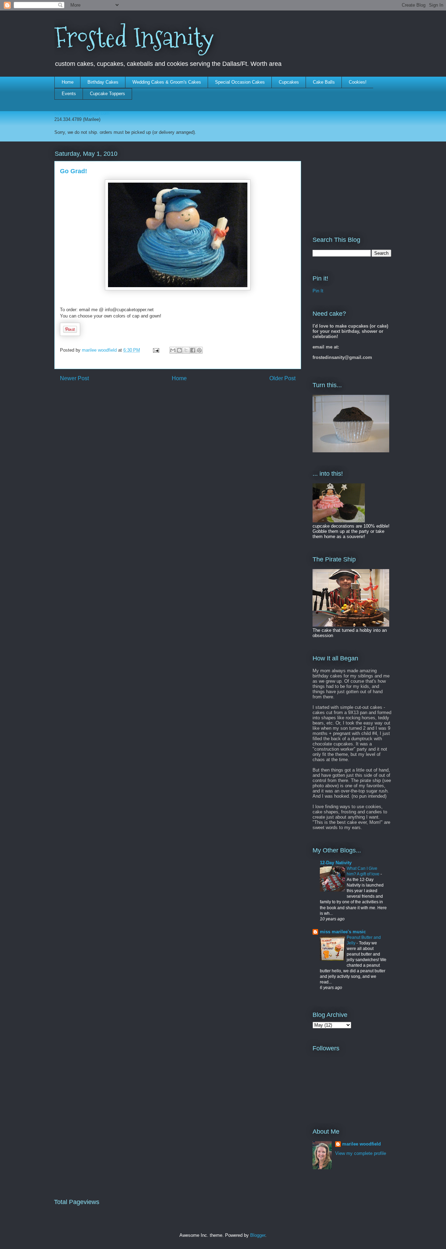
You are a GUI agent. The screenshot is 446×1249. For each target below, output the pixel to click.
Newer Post (74, 378)
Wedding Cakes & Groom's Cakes (166, 82)
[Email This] (172, 350)
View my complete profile (360, 1153)
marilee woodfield (361, 1144)
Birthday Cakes (102, 82)
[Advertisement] (347, 184)
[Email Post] (156, 350)
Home (68, 82)
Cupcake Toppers (107, 93)
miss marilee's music (343, 931)
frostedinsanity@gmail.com (81, 113)
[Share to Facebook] (192, 350)
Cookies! (358, 82)
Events (69, 93)
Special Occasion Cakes (240, 82)
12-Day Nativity (336, 862)
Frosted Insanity (134, 37)
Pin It (318, 290)
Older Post (282, 378)
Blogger (257, 1235)
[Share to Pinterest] (199, 350)
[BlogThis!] (179, 350)
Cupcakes (289, 82)
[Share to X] (186, 350)
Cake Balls (324, 82)
